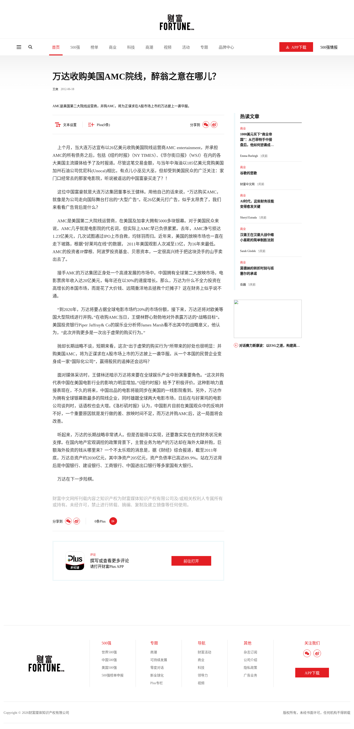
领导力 (203, 675)
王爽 (55, 89)
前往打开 (191, 561)
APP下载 (298, 47)
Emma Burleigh (249, 156)
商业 (113, 47)
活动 (186, 47)
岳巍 (243, 284)
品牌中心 (226, 47)
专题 (204, 47)
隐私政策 (250, 667)
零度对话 (157, 667)
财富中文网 (247, 184)
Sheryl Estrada (248, 217)
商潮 (149, 47)
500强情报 (329, 47)
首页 (56, 47)
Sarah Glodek (248, 251)
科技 (131, 47)
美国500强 (109, 667)
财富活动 (204, 652)
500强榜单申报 (113, 675)
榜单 (94, 47)
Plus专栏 (156, 683)
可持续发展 (158, 660)
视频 (167, 47)
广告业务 (250, 675)
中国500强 (109, 660)
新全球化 (157, 675)
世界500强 (109, 652)
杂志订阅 (250, 652)
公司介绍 (250, 660)
